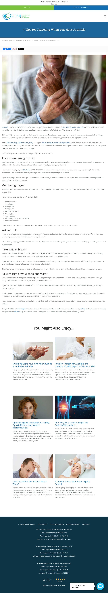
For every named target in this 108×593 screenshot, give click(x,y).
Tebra (63, 585)
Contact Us (86, 524)
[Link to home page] (16, 16)
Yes (52, 4)
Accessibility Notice (73, 524)
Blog (28, 40)
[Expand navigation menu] (105, 16)
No (56, 4)
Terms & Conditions (57, 524)
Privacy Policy (42, 524)
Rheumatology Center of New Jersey (13, 40)
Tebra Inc (32, 524)
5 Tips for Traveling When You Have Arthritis (45, 40)
